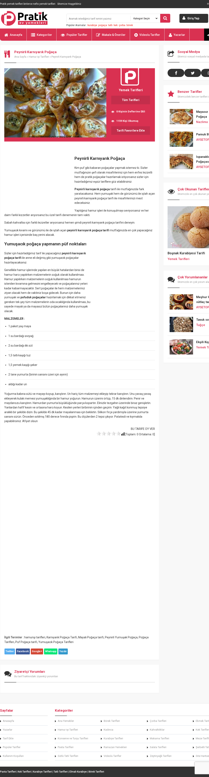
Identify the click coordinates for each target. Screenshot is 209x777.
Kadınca (108, 729)
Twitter (10, 651)
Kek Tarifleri (24, 771)
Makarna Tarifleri (159, 738)
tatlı (110, 25)
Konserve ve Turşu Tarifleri (73, 738)
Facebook (23, 651)
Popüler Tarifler (77, 34)
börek (130, 25)
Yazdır (63, 651)
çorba (122, 25)
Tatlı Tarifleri (61, 771)
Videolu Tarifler (149, 34)
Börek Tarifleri (112, 720)
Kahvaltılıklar (157, 729)
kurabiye (92, 25)
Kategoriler (44, 34)
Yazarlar (179, 34)
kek (116, 25)
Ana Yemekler (66, 720)
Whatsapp (50, 651)
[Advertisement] (38, 181)
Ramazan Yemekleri (115, 747)
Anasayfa (16, 34)
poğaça (102, 25)
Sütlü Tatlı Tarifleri (68, 755)
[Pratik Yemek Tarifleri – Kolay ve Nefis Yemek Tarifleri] (30, 18)
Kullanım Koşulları (13, 755)
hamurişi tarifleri (34, 637)
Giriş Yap (193, 18)
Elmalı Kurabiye (78, 771)
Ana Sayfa (20, 56)
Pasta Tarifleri (65, 747)
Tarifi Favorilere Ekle (131, 130)
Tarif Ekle (8, 738)
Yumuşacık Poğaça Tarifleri (55, 642)
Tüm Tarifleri (130, 100)
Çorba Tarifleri (158, 720)
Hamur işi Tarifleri (39, 56)
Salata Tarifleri (158, 747)
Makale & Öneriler (114, 34)
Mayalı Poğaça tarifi (91, 637)
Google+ (37, 651)
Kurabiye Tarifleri (113, 738)
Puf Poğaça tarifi (26, 642)
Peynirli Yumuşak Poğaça (121, 637)
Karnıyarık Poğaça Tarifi (62, 637)
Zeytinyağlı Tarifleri (160, 755)
